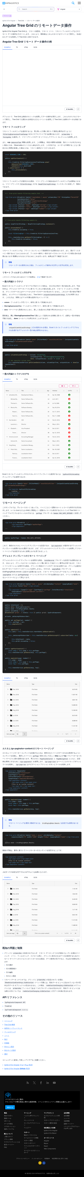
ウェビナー (27, 1127)
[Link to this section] (54, 41)
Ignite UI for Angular (50, 1130)
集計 (6, 1039)
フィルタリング (10, 1032)
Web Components (50, 1149)
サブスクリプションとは (12, 1142)
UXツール (7, 1121)
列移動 (6, 1043)
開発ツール (7, 1118)
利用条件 (47, 1158)
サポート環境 (28, 1140)
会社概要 (67, 1115)
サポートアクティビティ (52, 1120)
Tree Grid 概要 (9, 1025)
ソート (6, 1036)
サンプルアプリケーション (32, 1124)
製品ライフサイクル (30, 1135)
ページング (8, 1021)
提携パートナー (69, 1124)
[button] (35, 9)
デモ (38, 277)
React (46, 1146)
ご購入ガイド (8, 1136)
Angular (46, 1141)
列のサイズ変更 (10, 1050)
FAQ (5, 1147)
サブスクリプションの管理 (52, 1116)
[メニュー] (79, 2)
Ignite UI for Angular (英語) (18, 1065)
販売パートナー (9, 1144)
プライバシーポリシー (23, 1158)
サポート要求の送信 (50, 1123)
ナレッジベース (29, 1120)
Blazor (46, 1143)
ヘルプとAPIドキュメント (31, 1116)
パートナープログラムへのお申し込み (72, 1127)
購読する (10, 1107)
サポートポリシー (29, 1143)
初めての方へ (8, 1115)
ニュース (67, 1118)
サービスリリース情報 (31, 1138)
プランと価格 (8, 1139)
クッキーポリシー (37, 1158)
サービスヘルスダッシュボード (32, 1151)
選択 (6, 1054)
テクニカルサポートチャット (32, 1147)
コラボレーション (10, 1126)
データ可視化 (8, 1124)
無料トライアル (9, 1129)
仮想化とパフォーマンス (13, 1028)
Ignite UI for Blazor (50, 1133)
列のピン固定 (9, 1047)
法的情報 (67, 1121)
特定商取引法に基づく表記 (60, 1158)
